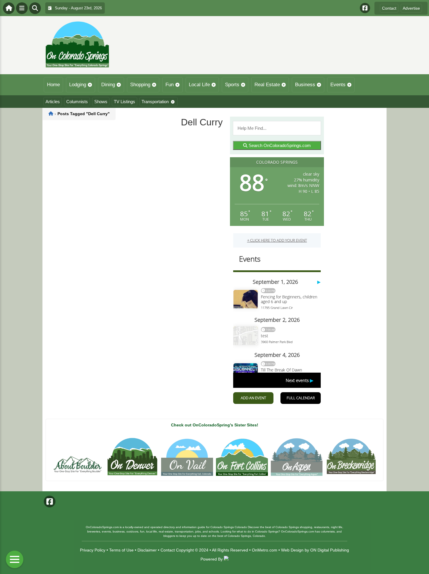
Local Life (199, 84)
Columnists (77, 101)
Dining (108, 84)
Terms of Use (121, 550)
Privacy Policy (92, 550)
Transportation (155, 101)
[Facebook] (365, 8)
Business (305, 84)
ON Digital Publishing (329, 550)
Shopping (140, 84)
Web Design (292, 550)
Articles (53, 101)
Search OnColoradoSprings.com (279, 145)
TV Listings (124, 101)
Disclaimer (147, 550)
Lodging (77, 84)
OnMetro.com (264, 550)
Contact (389, 8)
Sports (232, 84)
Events (338, 84)
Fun (169, 84)
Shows (100, 101)
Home (53, 84)
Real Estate (267, 84)
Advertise (411, 8)
